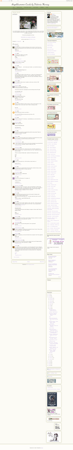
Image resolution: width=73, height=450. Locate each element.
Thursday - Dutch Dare (51, 191)
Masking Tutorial (19, 7)
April (16, 130)
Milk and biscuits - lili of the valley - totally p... (53, 338)
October (50, 301)
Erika (16, 166)
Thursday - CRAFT (50, 188)
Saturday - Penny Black (51, 167)
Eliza (16, 102)
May (50, 308)
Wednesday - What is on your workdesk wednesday (52, 218)
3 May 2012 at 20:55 (18, 214)
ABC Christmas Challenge (51, 42)
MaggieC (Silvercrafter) (18, 240)
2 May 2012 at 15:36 (18, 115)
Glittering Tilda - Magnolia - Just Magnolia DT (53, 332)
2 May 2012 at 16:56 (18, 145)
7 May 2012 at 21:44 (18, 255)
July (50, 305)
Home (14, 7)
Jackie (16, 65)
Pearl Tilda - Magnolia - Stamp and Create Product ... (53, 314)
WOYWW (50, 352)
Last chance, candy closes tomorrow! (52, 345)
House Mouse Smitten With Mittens (53, 274)
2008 (49, 365)
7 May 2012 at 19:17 (18, 243)
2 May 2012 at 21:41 (18, 183)
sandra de (16, 233)
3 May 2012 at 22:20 (18, 220)
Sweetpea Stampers (50, 52)
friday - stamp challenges (51, 147)
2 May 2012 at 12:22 (18, 51)
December (51, 298)
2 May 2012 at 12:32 (18, 63)
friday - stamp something (51, 149)
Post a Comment (16, 257)
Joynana (16, 80)
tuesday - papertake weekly (52, 201)
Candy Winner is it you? (53, 339)
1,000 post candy (52, 341)
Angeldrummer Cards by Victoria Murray (30, 4)
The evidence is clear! (51, 257)
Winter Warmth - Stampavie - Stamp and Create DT (53, 325)
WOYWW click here (32, 39)
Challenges (42, 7)
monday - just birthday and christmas (53, 155)
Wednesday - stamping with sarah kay (53, 212)
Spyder (16, 245)
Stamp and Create (50, 49)
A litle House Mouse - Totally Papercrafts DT (53, 330)
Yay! (50, 316)
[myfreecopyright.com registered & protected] (53, 369)
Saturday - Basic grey (51, 164)
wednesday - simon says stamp (52, 211)
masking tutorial (50, 387)
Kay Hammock (17, 147)
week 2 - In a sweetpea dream (52, 226)
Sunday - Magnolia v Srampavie (52, 181)
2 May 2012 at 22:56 (18, 199)
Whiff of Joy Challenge (51, 54)
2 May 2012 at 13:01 (18, 83)
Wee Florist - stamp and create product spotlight (53, 343)
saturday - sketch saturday (51, 171)
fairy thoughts (17, 222)
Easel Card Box (35, 7)
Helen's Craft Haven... (52, 260)
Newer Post (15, 261)
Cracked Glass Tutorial (27, 7)
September (51, 302)
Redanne (16, 136)
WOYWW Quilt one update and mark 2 (52, 310)
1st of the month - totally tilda (52, 142)
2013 (49, 295)
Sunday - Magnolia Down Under (52, 179)
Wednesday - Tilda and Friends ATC (53, 214)
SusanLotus (17, 85)
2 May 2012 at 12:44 (18, 78)
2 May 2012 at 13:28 (18, 92)
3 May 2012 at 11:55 (18, 206)
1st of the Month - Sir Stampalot (52, 140)
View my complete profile (51, 23)
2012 (49, 296)
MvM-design (17, 122)
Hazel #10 (22, 204)
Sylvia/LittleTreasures (18, 227)
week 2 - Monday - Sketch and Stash (53, 228)
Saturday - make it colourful (52, 166)
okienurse (16, 216)
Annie (16, 53)
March (50, 356)
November (51, 299)
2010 (49, 362)
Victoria (53, 14)
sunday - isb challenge (51, 176)
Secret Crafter (49, 47)
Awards (47, 7)
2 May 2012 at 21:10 (18, 174)
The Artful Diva (17, 172)
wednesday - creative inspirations (53, 206)
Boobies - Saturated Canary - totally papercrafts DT (52, 350)
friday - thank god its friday (51, 150)
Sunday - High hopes (50, 174)
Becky (16, 117)
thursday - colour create (51, 186)
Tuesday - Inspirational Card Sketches (53, 198)
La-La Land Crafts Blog (52, 268)
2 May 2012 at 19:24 (18, 170)
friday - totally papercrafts (51, 152)
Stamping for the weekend (51, 50)
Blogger (42, 447)
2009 (49, 363)
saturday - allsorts (50, 162)
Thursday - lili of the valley (51, 193)
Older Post (42, 261)
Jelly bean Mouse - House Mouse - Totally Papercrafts (53, 322)
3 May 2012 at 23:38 (18, 225)
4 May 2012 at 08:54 (18, 231)
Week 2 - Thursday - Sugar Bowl (52, 229)
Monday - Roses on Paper (51, 157)
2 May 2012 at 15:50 (18, 128)
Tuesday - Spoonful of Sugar (52, 205)
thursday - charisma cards (51, 184)
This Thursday (49, 183)
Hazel (16, 201)
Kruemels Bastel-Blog (52, 256)
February (51, 357)
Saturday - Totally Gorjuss (51, 172)
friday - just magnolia (50, 145)
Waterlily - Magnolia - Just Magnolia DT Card (53, 348)
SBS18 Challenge (50, 45)
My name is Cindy (18, 185)
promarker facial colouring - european (53, 389)
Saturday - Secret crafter (51, 169)
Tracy (16, 73)
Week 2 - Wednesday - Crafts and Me (53, 231)
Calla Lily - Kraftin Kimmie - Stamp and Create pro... (53, 335)
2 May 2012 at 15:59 (18, 134)
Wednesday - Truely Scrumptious (53, 216)
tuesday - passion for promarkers (53, 203)
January (50, 359)
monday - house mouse (51, 154)
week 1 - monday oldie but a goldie (53, 223)
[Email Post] (23, 41)
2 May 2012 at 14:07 (18, 100)
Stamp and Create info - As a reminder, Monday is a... (53, 319)
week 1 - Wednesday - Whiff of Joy (53, 224)
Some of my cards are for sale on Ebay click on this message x (53, 27)
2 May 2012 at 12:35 (18, 71)
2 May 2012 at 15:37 (18, 120)
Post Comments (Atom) (30, 264)
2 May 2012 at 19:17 (18, 164)
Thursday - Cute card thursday (52, 189)
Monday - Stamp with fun (51, 159)
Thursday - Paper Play (51, 194)
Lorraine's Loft (51, 273)
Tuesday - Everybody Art (51, 196)
